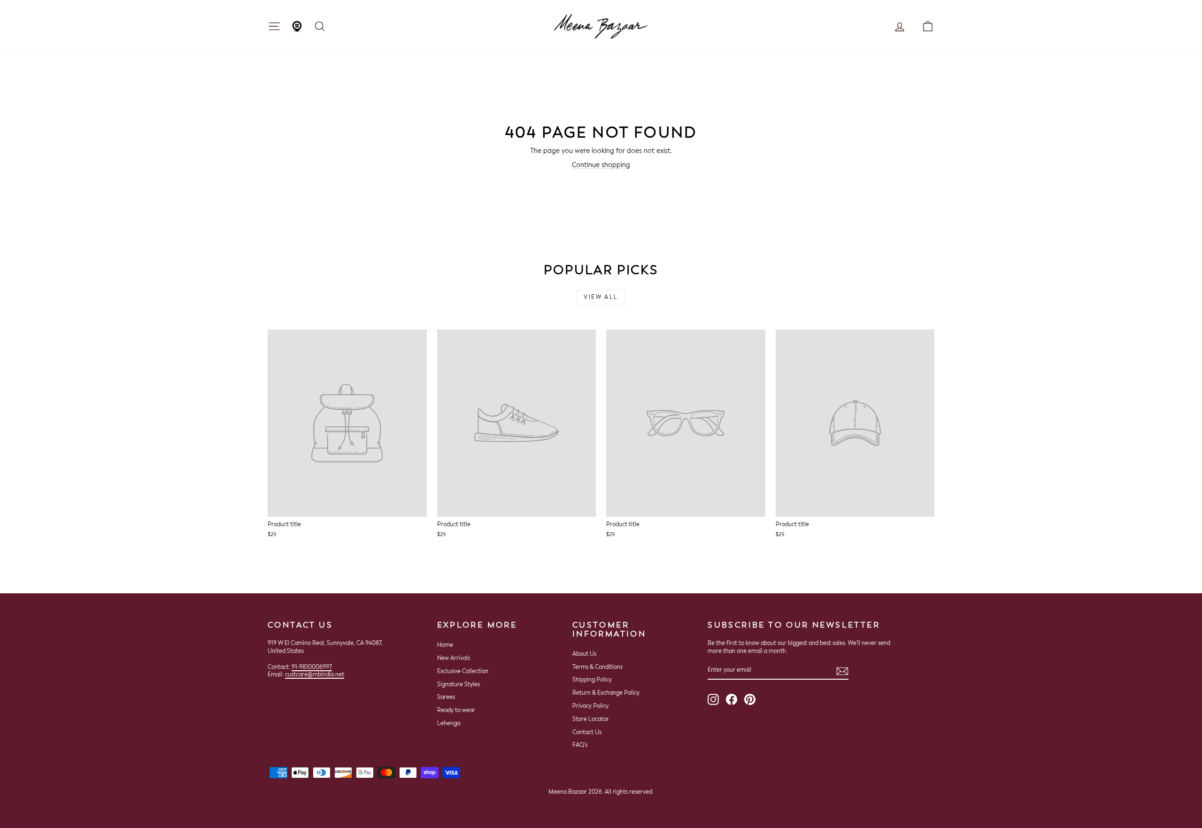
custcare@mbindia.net (314, 675)
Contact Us (586, 733)
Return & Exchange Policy (606, 693)
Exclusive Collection (462, 672)
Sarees (446, 697)
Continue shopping (601, 165)
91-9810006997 (312, 667)
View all (601, 297)
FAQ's (579, 745)
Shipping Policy (592, 680)
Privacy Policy (590, 706)
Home (445, 645)
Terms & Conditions (597, 667)
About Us (584, 654)
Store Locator (590, 719)
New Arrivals (453, 658)
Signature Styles (458, 685)
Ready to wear (456, 710)
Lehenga (448, 724)
